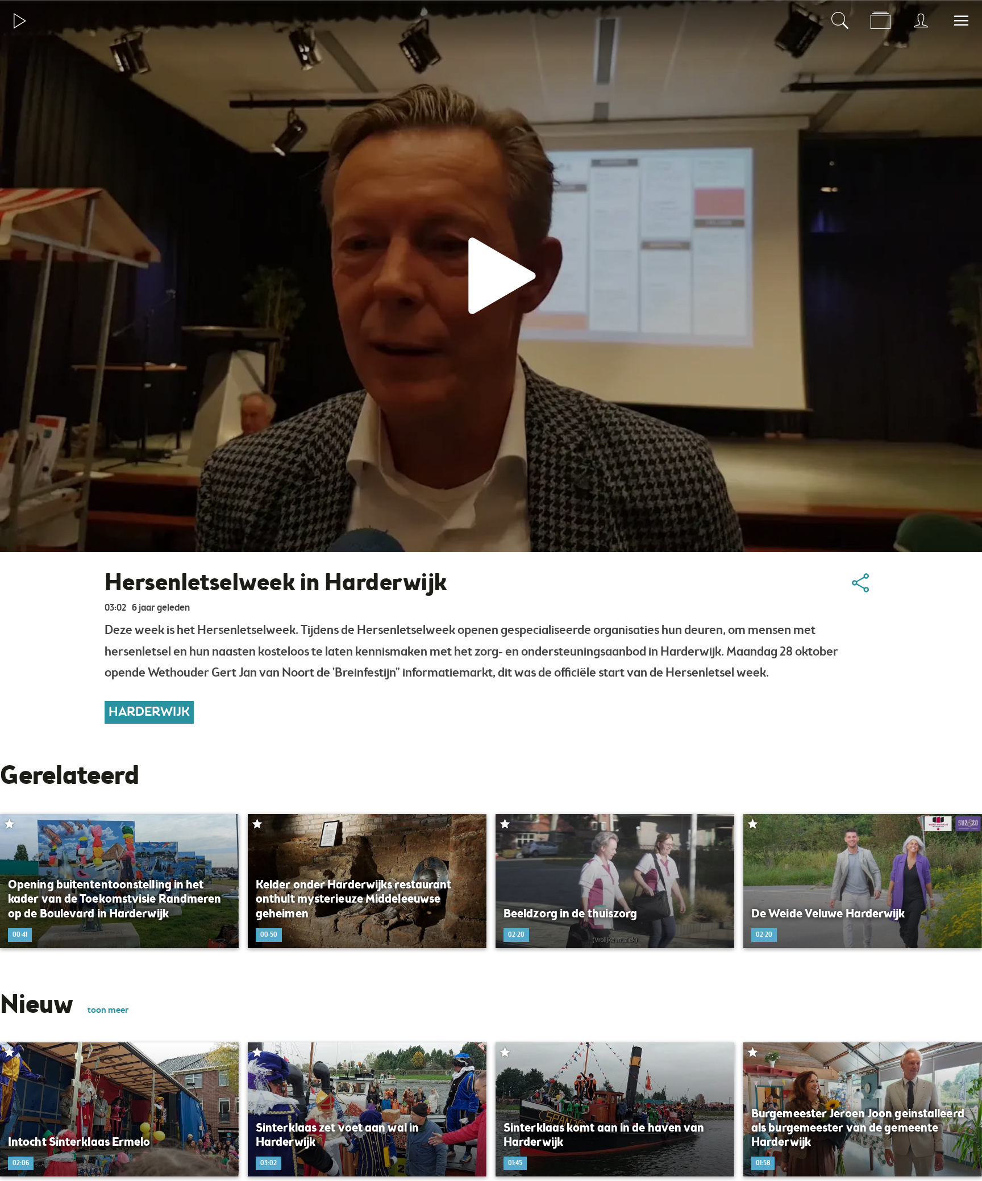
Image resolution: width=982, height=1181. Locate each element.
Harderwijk (149, 712)
